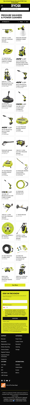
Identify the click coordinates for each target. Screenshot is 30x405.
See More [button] (15, 285)
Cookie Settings (19, 400)
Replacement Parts (5, 344)
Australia (18, 364)
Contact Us (3, 359)
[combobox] (13, 9)
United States (19, 367)
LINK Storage (4, 375)
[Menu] (2, 5)
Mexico (17, 372)
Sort (27, 21)
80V (2, 370)
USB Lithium (4, 372)
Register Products (5, 352)
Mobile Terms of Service (21, 399)
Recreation (18, 344)
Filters (21, 21)
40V (2, 367)
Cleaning (18, 347)
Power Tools (19, 339)
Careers (25, 400)
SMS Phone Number (8, 305)
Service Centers (5, 349)
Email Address (6, 299)
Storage (17, 349)
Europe (17, 370)
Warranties (3, 341)
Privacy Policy (12, 399)
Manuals (3, 339)
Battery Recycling (5, 347)
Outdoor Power (19, 341)
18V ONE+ (3, 364)
